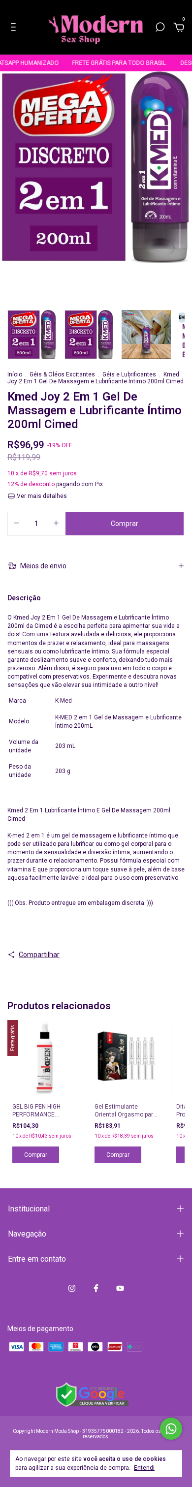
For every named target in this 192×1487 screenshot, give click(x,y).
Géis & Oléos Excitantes (62, 374)
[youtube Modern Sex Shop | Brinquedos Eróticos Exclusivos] (120, 1288)
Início (14, 374)
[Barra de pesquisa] (160, 28)
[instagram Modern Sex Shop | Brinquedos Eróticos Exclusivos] (72, 1288)
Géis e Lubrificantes (129, 374)
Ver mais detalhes (41, 496)
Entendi (144, 1467)
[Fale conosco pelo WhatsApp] (171, 1429)
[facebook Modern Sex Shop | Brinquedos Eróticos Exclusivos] (96, 1288)
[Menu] (15, 28)
